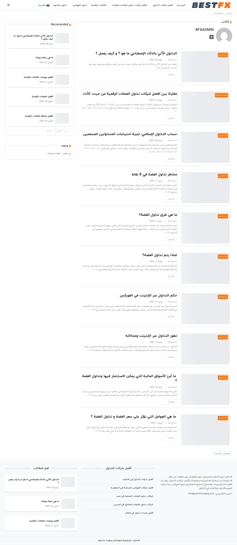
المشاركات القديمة (223, 453)
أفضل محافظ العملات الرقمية (39, 116)
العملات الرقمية (98, 5)
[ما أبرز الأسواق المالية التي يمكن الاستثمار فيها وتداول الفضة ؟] (205, 389)
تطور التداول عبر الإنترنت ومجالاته (151, 335)
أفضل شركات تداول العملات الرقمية (129, 5)
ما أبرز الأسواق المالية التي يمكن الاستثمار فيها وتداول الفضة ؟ (129, 378)
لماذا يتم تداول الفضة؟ (159, 255)
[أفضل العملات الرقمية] (62, 99)
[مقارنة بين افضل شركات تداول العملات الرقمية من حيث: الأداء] (205, 106)
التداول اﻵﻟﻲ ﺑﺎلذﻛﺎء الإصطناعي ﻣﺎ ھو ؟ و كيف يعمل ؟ (136, 53)
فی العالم (67, 153)
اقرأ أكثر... (170, 74)
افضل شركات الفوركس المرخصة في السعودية (132, 487)
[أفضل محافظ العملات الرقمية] (62, 118)
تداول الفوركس (80, 5)
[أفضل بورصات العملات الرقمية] (62, 79)
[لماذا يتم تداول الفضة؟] (205, 268)
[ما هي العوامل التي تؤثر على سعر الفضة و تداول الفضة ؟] (205, 429)
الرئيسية (181, 5)
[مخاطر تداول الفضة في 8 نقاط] (205, 187)
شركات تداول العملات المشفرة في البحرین (133, 504)
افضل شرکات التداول (163, 5)
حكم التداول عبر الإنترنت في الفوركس (148, 295)
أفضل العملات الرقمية (42, 96)
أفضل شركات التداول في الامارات (138, 479)
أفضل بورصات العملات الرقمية (38, 77)
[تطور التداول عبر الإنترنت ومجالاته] (205, 348)
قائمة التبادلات (53, 153)
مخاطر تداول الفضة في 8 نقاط (154, 174)
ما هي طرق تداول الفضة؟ (158, 214)
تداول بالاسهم (60, 5)
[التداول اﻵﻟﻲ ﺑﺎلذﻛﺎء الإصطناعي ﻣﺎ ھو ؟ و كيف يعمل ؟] (205, 66)
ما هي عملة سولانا (44, 57)
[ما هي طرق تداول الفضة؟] (205, 227)
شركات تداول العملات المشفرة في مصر (134, 496)
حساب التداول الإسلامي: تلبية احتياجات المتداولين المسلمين (130, 134)
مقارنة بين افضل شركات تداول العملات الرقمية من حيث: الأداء (130, 93)
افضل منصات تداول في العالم (139, 513)
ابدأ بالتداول (222, 55)
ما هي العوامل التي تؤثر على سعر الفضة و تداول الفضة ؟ (134, 416)
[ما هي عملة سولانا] (62, 60)
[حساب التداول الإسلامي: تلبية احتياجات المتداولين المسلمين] (205, 147)
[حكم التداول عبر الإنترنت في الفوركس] (205, 308)
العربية (42, 5)
